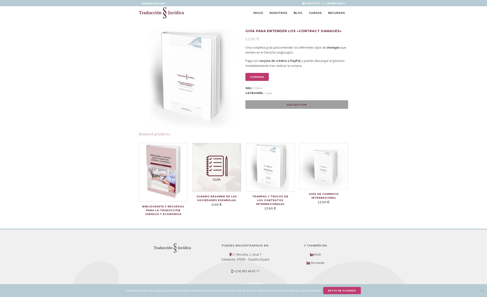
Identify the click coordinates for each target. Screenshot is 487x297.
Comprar (257, 77)
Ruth (317, 254)
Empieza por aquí (153, 3)
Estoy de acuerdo (342, 290)
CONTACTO (313, 3)
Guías (268, 93)
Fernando (318, 263)
